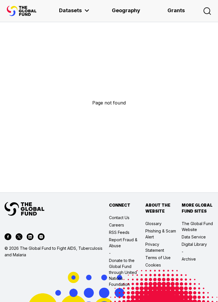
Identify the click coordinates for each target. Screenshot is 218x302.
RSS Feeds (119, 232)
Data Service (194, 236)
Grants (176, 10)
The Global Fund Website (197, 226)
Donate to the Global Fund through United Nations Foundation (123, 272)
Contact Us (119, 217)
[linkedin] (30, 237)
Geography (126, 10)
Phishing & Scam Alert (160, 233)
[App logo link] (21, 11)
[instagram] (41, 237)
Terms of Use (158, 257)
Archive (189, 259)
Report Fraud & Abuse (123, 242)
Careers (116, 225)
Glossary (153, 223)
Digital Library (194, 244)
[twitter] (19, 237)
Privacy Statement (154, 247)
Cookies (153, 265)
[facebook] (8, 237)
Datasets (70, 10)
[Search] (207, 11)
